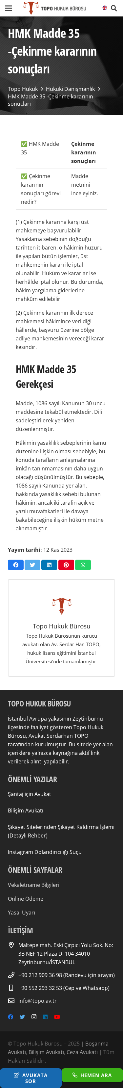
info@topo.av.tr (37, 1000)
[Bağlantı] (54, 8)
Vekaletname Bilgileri (33, 885)
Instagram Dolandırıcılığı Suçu (45, 852)
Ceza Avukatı (82, 1052)
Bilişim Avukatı (25, 810)
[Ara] (114, 8)
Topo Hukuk (23, 89)
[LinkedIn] (45, 1016)
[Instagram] (33, 1016)
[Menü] (8, 8)
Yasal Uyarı (21, 912)
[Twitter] (22, 1016)
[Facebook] (10, 1016)
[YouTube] (57, 1016)
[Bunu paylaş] (16, 565)
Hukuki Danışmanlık (70, 89)
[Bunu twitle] (32, 565)
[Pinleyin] (66, 565)
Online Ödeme (25, 898)
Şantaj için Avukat (29, 794)
